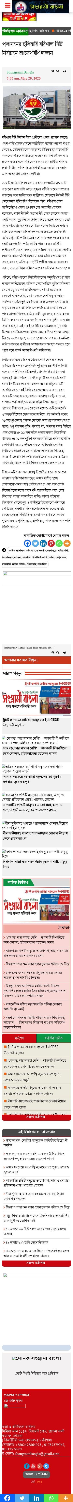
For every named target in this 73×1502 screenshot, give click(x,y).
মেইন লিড (61, 558)
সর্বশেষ (19, 1038)
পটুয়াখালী (63, 551)
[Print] (64, 70)
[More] (67, 543)
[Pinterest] (51, 543)
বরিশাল (26, 558)
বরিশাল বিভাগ (39, 558)
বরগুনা (17, 558)
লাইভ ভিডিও (19, 565)
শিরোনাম (31, 565)
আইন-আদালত (17, 551)
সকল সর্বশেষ (35, 1117)
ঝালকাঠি (41, 551)
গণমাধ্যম (30, 551)
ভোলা (51, 558)
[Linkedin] (43, 543)
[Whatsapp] (59, 543)
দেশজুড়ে (52, 551)
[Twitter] (35, 543)
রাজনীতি (6, 565)
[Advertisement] (36, 615)
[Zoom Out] (57, 70)
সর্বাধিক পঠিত (53, 1038)
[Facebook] (27, 543)
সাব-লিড (42, 565)
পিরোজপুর (7, 558)
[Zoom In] (52, 70)
